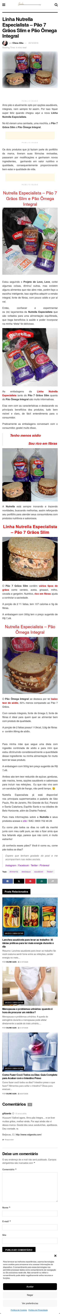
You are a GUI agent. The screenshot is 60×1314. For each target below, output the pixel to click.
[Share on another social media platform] (53, 881)
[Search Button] (56, 4)
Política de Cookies (19, 1310)
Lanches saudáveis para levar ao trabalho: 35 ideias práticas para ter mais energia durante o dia (28, 943)
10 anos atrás (20, 1113)
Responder (9, 1139)
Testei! (50, 871)
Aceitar (30, 1286)
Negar (30, 1294)
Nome (6, 1207)
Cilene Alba (17, 42)
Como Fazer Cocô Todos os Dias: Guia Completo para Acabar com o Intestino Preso (29, 1076)
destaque (26, 871)
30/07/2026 (23, 1094)
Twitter (34, 865)
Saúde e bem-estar (14, 933)
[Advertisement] (30, 94)
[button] (55, 1255)
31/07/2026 (23, 962)
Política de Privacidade (38, 1310)
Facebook (23, 865)
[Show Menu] (3, 4)
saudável (38, 871)
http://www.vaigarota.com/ (29, 1134)
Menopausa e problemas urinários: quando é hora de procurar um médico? (27, 1010)
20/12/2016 (33, 42)
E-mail (6, 1221)
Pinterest (44, 865)
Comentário (9, 1169)
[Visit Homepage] (30, 4)
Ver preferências (30, 1303)
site (25, 821)
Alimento (14, 871)
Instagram (10, 865)
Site (4, 1234)
